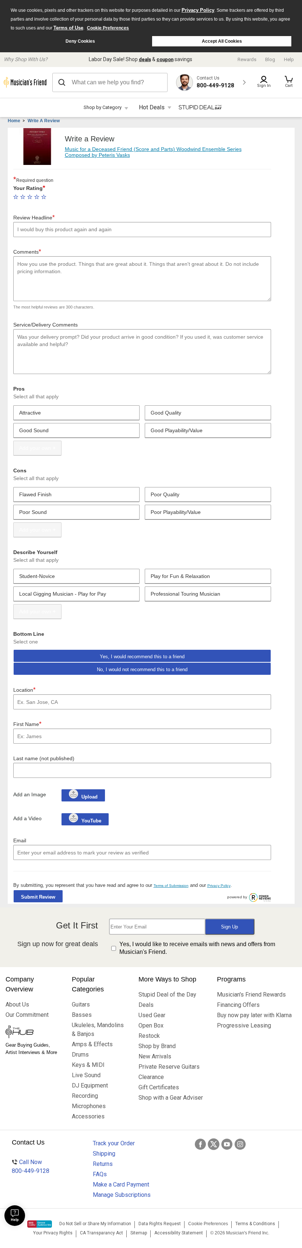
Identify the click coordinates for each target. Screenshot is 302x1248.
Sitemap (138, 1232)
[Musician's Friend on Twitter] (213, 1144)
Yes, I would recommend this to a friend (142, 656)
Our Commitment (27, 1014)
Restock (149, 1035)
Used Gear (151, 1015)
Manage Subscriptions (122, 1194)
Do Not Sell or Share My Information (95, 1223)
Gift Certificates (158, 1087)
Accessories (88, 1116)
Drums (80, 1054)
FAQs (100, 1174)
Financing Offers (238, 1004)
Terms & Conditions (255, 1223)
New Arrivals (154, 1056)
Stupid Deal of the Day (167, 994)
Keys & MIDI (88, 1064)
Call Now (30, 1166)
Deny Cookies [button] (80, 41)
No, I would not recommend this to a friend (142, 669)
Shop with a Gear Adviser (170, 1097)
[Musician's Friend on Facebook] (200, 1144)
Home (14, 120)
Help (289, 59)
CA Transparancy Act (101, 1232)
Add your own (35, 448)
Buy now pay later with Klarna (254, 1015)
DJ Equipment (90, 1085)
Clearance (151, 1077)
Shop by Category (103, 107)
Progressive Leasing (244, 1025)
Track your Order (114, 1143)
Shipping (104, 1153)
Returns (103, 1163)
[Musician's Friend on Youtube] (226, 1144)
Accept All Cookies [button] (222, 41)
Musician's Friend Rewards (251, 994)
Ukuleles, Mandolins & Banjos (98, 1029)
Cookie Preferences (108, 28)
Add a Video (27, 818)
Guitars (81, 1004)
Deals (146, 1004)
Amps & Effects (92, 1044)
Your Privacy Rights (53, 1232)
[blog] (33, 1032)
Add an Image (29, 794)
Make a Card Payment (121, 1184)
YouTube (90, 821)
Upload (89, 797)
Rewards (247, 59)
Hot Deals (152, 107)
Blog (270, 59)
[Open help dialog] (14, 1215)
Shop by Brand (157, 1046)
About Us (17, 1004)
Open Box (151, 1025)
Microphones (89, 1106)
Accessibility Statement (178, 1232)
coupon (165, 59)
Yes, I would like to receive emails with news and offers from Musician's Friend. (197, 948)
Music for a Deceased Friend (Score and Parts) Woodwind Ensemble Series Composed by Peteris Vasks (153, 152)
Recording (85, 1095)
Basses (82, 1014)
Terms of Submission (171, 886)
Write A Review (44, 120)
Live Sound (86, 1075)
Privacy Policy (198, 10)
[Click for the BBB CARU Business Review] (39, 1224)
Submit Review (38, 897)
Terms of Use (68, 28)
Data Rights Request (159, 1223)
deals (145, 59)
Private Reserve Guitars (169, 1066)
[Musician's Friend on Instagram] (240, 1144)
